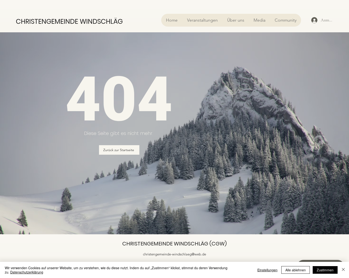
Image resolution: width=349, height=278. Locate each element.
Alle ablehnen (295, 270)
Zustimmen (325, 270)
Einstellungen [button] (267, 270)
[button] (202, 20)
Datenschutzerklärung (26, 272)
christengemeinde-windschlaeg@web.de (174, 254)
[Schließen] (343, 270)
